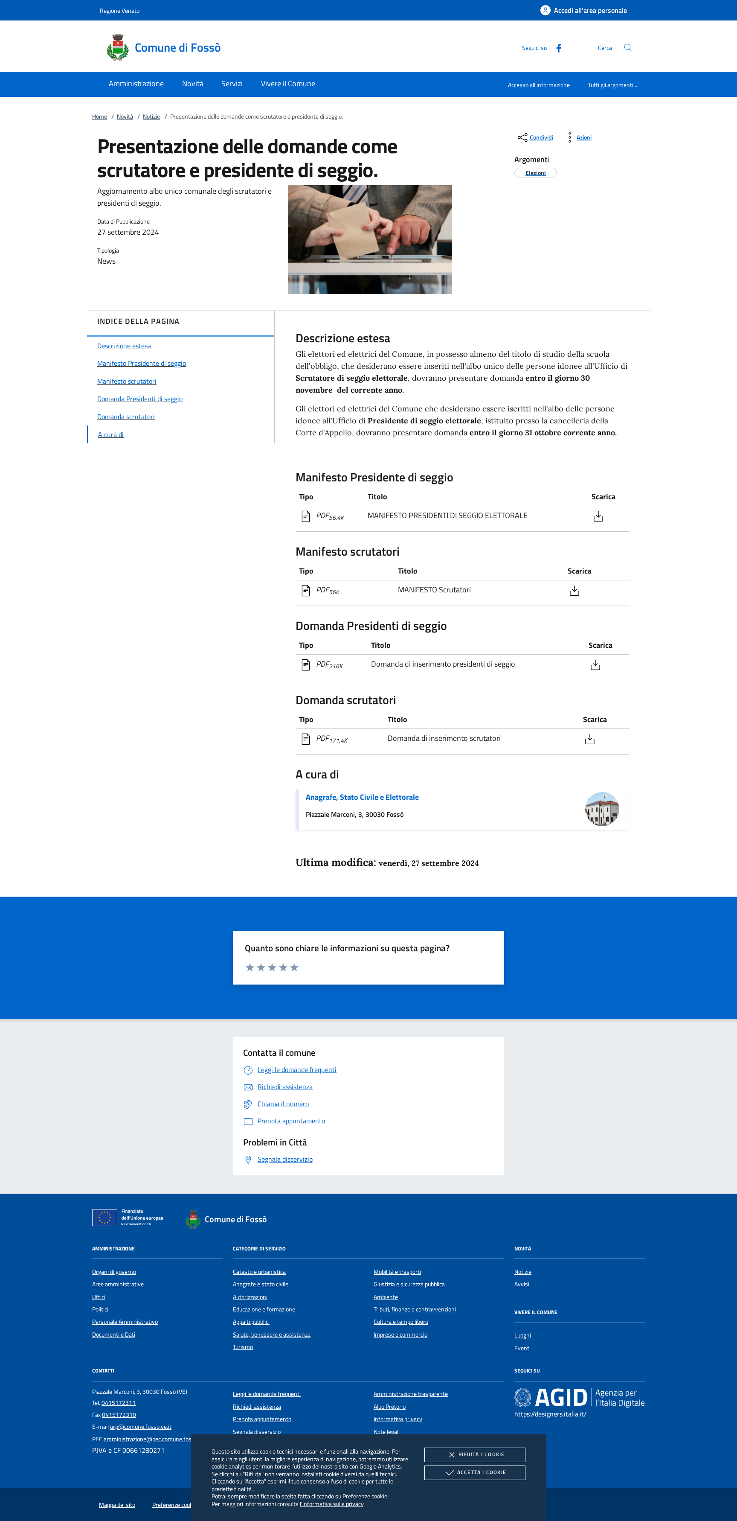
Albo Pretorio (390, 1406)
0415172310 (119, 1414)
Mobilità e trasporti (397, 1271)
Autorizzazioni (250, 1297)
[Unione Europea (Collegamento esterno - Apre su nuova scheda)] (130, 1219)
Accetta (481, 1472)
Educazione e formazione (264, 1309)
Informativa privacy (398, 1419)
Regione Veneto (119, 10)
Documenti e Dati (113, 1334)
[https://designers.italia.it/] (579, 1397)
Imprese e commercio (400, 1334)
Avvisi (521, 1284)
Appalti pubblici (251, 1321)
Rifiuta (481, 1454)
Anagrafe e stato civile (260, 1284)
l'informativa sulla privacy (331, 1503)
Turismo (243, 1347)
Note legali (387, 1431)
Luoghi (522, 1335)
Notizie (151, 116)
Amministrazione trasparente (411, 1394)
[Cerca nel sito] (628, 47)
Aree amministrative (118, 1284)
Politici (100, 1309)
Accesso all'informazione (539, 84)
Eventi (522, 1348)
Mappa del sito (117, 1504)
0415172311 (119, 1402)
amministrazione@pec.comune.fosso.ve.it (156, 1439)
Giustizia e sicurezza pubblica (409, 1284)
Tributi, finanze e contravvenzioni (415, 1309)
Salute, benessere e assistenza (271, 1334)
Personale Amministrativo (125, 1321)
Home (99, 116)
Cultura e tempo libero (401, 1321)
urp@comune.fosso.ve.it (140, 1426)
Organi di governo (114, 1271)
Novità (125, 116)
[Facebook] (555, 47)
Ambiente (386, 1297)
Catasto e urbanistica (259, 1271)
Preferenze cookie (364, 1496)
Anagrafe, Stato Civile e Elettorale (362, 797)
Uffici (98, 1297)
